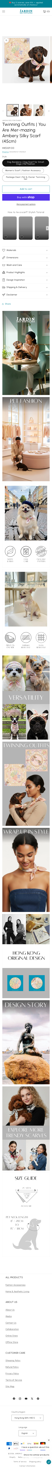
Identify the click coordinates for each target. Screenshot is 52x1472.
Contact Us (11, 1323)
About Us (10, 1310)
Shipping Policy (13, 1360)
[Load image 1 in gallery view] (13, 110)
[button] (26, 250)
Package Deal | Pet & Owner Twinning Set (25, 178)
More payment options (26, 204)
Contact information (27, 1466)
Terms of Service (14, 1380)
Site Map (10, 1386)
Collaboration (12, 1329)
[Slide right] (49, 111)
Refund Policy (12, 1367)
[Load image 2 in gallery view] (26, 110)
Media (9, 1316)
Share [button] (8, 304)
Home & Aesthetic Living (17, 1291)
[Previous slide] (4, 228)
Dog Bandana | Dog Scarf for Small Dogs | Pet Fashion (25, 163)
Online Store (12, 1335)
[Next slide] (47, 228)
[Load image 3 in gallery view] (39, 110)
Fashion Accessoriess (16, 1285)
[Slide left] (3, 111)
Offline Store (12, 1342)
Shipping (5, 152)
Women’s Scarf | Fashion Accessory (23, 170)
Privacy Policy (12, 1373)
